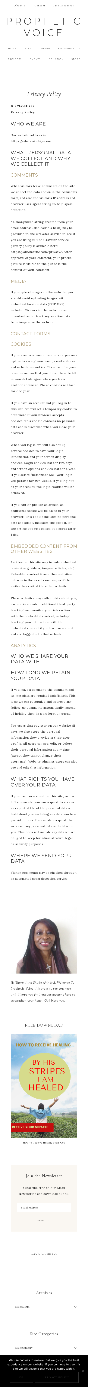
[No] (83, 1371)
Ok (21, 1377)
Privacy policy (57, 1377)
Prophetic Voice (44, 26)
